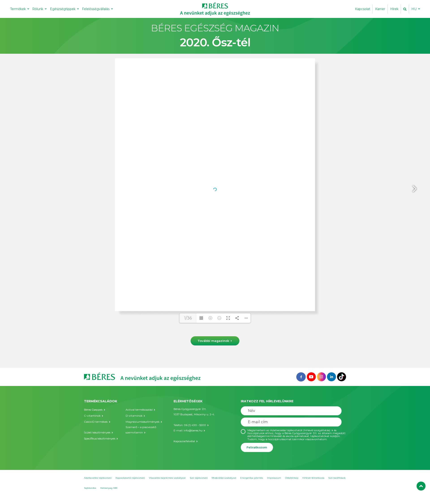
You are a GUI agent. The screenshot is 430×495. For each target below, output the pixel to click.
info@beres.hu (193, 430)
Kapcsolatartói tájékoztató (130, 477)
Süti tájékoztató (199, 477)
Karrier (380, 9)
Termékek (18, 9)
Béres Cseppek (93, 409)
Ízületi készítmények (97, 432)
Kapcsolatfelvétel (184, 441)
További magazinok (213, 341)
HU (414, 9)
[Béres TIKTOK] (341, 376)
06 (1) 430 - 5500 (195, 425)
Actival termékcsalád (139, 409)
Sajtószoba (90, 487)
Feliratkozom (257, 447)
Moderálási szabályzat (224, 477)
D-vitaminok (134, 415)
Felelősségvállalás (96, 9)
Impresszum (274, 477)
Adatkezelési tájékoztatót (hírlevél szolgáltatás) (300, 430)
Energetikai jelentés (251, 477)
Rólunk (37, 9)
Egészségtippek (62, 9)
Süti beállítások (337, 477)
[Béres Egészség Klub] (301, 376)
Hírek (394, 9)
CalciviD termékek (96, 421)
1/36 (188, 318)
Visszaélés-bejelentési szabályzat (167, 477)
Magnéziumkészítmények (142, 421)
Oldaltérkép (291, 477)
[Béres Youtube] (311, 376)
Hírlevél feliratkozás (313, 477)
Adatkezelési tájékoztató (98, 477)
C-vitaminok (92, 415)
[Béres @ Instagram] (321, 376)
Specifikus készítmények (99, 438)
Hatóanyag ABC (109, 487)
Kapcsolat (362, 9)
